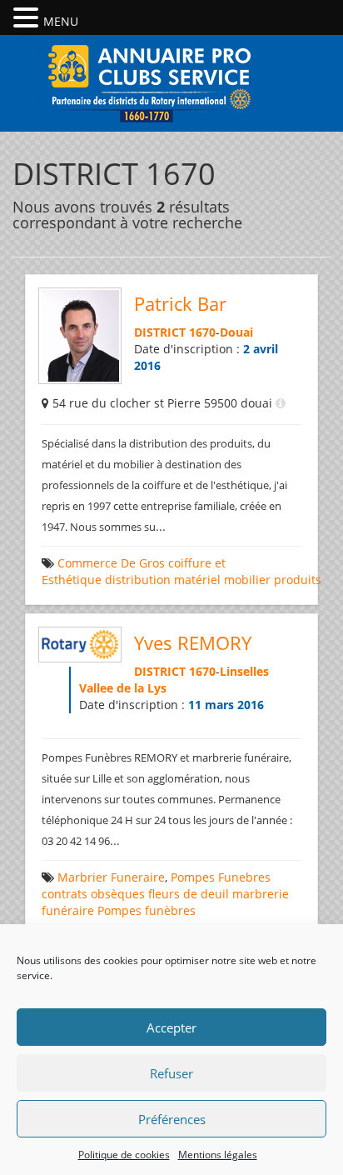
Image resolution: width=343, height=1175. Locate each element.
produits (297, 580)
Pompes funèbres (146, 910)
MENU (60, 21)
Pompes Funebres (221, 877)
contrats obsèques (93, 894)
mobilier (247, 580)
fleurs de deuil (188, 894)
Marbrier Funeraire (111, 877)
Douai (236, 332)
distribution (138, 580)
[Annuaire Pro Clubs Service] (171, 81)
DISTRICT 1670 (175, 332)
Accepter (171, 1027)
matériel (197, 580)
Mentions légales (217, 1155)
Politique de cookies (124, 1155)
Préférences (172, 1119)
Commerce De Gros (111, 563)
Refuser (171, 1073)
